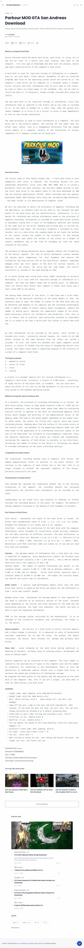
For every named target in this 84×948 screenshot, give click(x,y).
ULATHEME (69, 943)
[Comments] (58, 863)
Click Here (19, 748)
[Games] (20, 867)
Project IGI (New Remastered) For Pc (28, 905)
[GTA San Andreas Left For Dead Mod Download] (42, 780)
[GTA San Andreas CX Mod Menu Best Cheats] (16, 780)
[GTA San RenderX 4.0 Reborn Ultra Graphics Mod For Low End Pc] (67, 780)
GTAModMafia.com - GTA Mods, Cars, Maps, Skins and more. (14, 5)
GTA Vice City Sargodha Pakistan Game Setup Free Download (34, 894)
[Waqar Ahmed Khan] (20, 852)
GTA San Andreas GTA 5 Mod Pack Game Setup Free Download (34, 881)
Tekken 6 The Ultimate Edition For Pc (28, 870)
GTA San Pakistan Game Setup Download (30, 855)
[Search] (78, 5)
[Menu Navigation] (3, 5)
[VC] (28, 890)
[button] (74, 5)
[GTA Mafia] (11, 34)
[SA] (28, 852)
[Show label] (15, 927)
